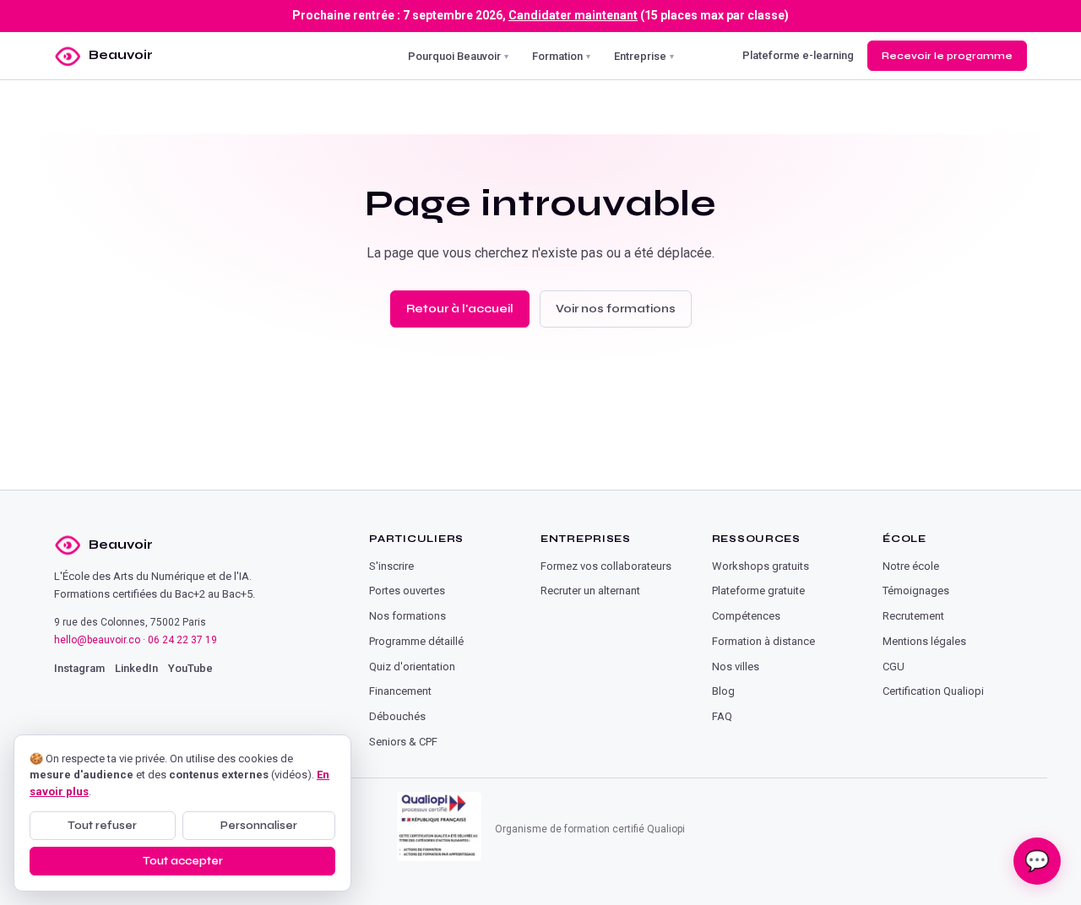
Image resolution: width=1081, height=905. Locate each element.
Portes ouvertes (407, 590)
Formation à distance (763, 641)
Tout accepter (183, 861)
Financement (400, 691)
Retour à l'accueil (459, 308)
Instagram (79, 668)
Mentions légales (924, 641)
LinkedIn (136, 668)
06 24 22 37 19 (182, 640)
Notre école (911, 566)
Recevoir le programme (947, 55)
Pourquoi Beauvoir (458, 55)
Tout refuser (102, 825)
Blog (723, 691)
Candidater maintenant (573, 15)
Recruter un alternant (590, 590)
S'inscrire (391, 566)
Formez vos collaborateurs (605, 566)
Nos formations (407, 616)
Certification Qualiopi (933, 691)
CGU (893, 666)
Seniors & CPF (403, 741)
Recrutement (913, 616)
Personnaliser (258, 825)
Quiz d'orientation (412, 666)
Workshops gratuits (760, 566)
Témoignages (916, 590)
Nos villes (735, 666)
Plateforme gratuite (758, 590)
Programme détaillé (416, 641)
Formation (561, 55)
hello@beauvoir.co (97, 640)
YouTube (190, 668)
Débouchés (397, 716)
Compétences (746, 616)
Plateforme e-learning (798, 55)
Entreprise (644, 55)
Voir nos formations (616, 308)
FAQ (722, 716)
